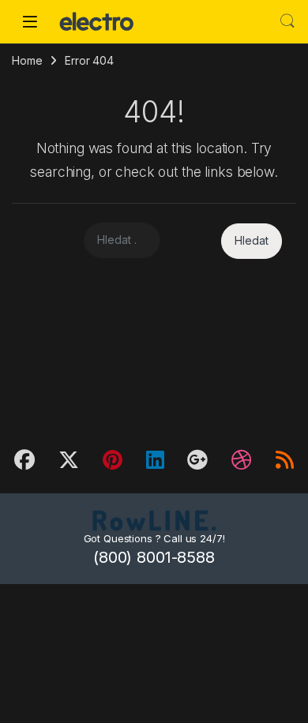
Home (27, 60)
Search (287, 21)
